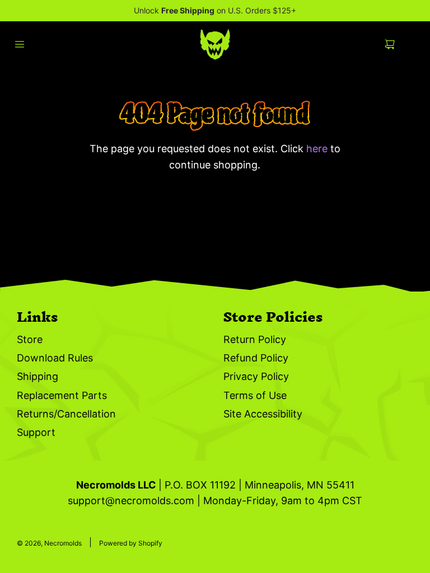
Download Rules (55, 358)
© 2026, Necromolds (49, 543)
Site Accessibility (262, 414)
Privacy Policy (256, 376)
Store (30, 339)
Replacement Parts (62, 395)
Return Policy (254, 339)
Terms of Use (255, 395)
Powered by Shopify (130, 543)
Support (36, 432)
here (317, 148)
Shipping (37, 376)
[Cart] (398, 44)
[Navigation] (19, 44)
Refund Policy (255, 358)
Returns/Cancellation (66, 414)
